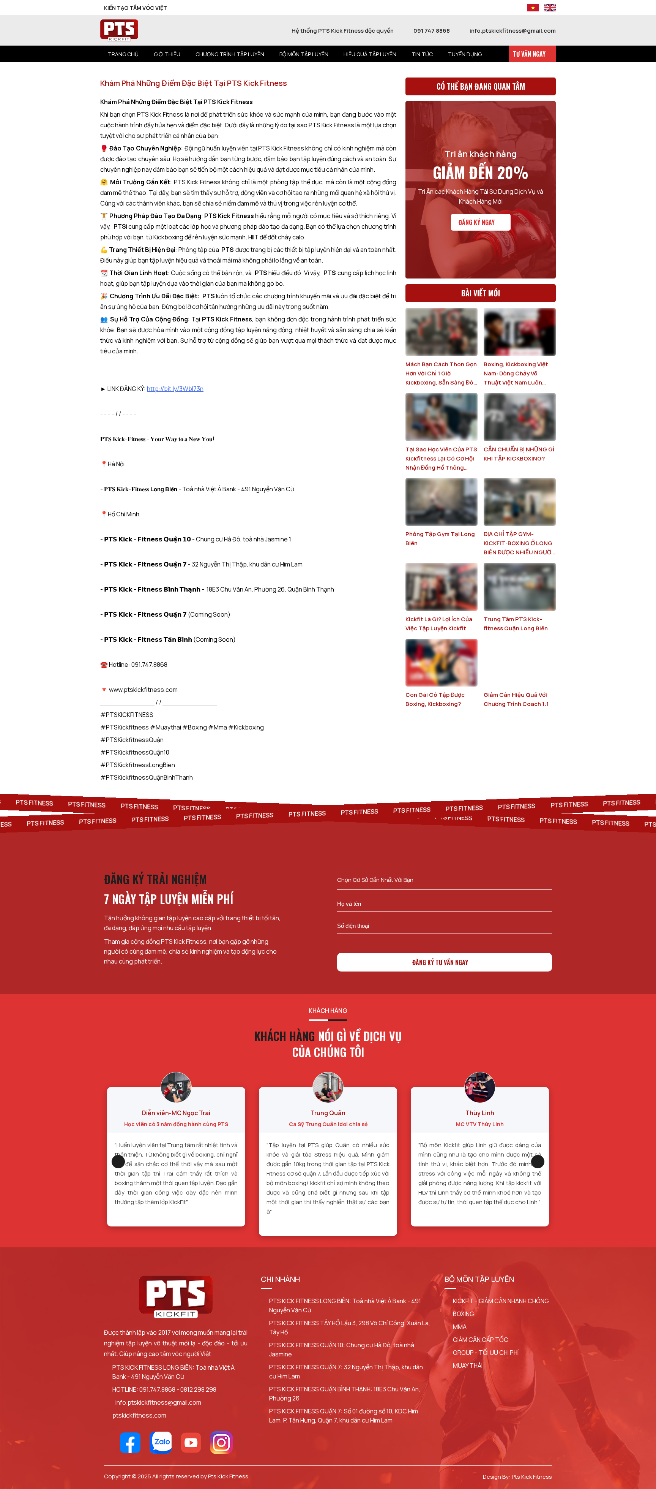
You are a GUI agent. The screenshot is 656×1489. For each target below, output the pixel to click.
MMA (460, 1327)
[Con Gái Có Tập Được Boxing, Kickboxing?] (441, 663)
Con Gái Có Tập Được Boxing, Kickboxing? (435, 699)
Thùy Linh (479, 1113)
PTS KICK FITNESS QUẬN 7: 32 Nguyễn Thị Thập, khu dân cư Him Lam (346, 1371)
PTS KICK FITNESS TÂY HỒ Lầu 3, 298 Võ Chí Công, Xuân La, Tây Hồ (349, 1327)
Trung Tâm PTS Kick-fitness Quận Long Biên (516, 623)
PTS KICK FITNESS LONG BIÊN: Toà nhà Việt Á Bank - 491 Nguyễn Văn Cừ (173, 1372)
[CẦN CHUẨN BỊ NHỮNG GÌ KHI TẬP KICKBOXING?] (520, 417)
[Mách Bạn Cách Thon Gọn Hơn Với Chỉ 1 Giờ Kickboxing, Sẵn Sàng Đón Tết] (441, 332)
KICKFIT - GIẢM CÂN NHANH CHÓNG (501, 1301)
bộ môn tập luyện (303, 54)
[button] (118, 1161)
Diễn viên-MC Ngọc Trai (176, 1113)
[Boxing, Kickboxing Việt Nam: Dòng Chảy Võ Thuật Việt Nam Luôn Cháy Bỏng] (520, 332)
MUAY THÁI (468, 1365)
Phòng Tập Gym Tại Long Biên (440, 538)
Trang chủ (123, 54)
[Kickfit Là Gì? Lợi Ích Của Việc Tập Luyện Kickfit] (441, 587)
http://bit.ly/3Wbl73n (175, 389)
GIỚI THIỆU (167, 54)
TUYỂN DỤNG (465, 54)
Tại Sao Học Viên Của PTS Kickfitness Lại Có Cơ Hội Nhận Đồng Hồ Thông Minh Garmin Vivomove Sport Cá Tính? (441, 458)
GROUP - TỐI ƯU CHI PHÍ (486, 1352)
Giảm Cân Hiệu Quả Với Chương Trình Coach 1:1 (516, 699)
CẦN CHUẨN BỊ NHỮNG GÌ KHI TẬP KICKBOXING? (519, 453)
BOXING (463, 1314)
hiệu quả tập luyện (370, 54)
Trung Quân (328, 1113)
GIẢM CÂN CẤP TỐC (480, 1340)
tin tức (422, 54)
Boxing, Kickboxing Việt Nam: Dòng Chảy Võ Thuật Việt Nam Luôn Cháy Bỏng (516, 373)
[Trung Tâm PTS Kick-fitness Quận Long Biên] (520, 587)
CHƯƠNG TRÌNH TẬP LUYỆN (230, 54)
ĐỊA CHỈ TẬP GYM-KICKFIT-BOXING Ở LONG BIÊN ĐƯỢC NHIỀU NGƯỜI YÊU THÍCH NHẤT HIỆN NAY (518, 543)
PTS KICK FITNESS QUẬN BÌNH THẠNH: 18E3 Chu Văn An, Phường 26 (344, 1393)
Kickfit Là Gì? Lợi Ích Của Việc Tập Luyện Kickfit (438, 623)
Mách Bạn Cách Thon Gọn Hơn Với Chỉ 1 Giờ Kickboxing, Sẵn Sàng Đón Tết (441, 373)
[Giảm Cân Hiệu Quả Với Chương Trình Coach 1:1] (520, 663)
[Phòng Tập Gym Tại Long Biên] (441, 502)
